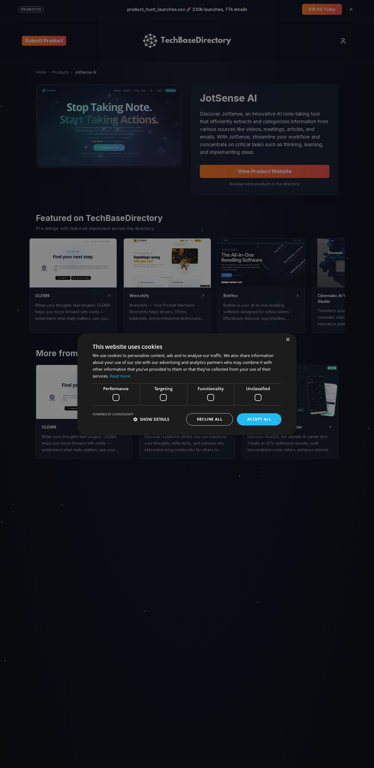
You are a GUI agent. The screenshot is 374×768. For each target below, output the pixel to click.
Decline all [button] (209, 419)
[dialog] (187, 384)
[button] (151, 419)
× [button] (288, 340)
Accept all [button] (259, 419)
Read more (120, 375)
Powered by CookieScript (113, 414)
